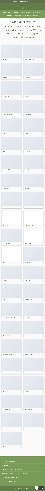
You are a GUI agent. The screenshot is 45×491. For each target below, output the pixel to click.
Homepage (6, 12)
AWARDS (5, 465)
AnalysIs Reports (27, 12)
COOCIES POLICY (8, 482)
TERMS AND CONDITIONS (12, 478)
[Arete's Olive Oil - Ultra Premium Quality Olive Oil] (22, 6)
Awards (38, 12)
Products (15, 12)
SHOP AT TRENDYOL (32, 16)
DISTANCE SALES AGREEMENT (13, 470)
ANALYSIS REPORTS (9, 462)
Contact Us (19, 16)
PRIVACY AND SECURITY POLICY (14, 473)
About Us (10, 16)
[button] (39, 488)
